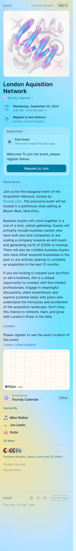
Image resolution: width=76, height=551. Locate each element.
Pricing (21, 504)
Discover (9, 504)
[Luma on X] (38, 498)
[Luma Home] (7, 5)
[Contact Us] (45, 498)
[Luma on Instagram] (31, 498)
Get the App (60, 497)
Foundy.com (12, 201)
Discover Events (42, 5)
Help (32, 504)
